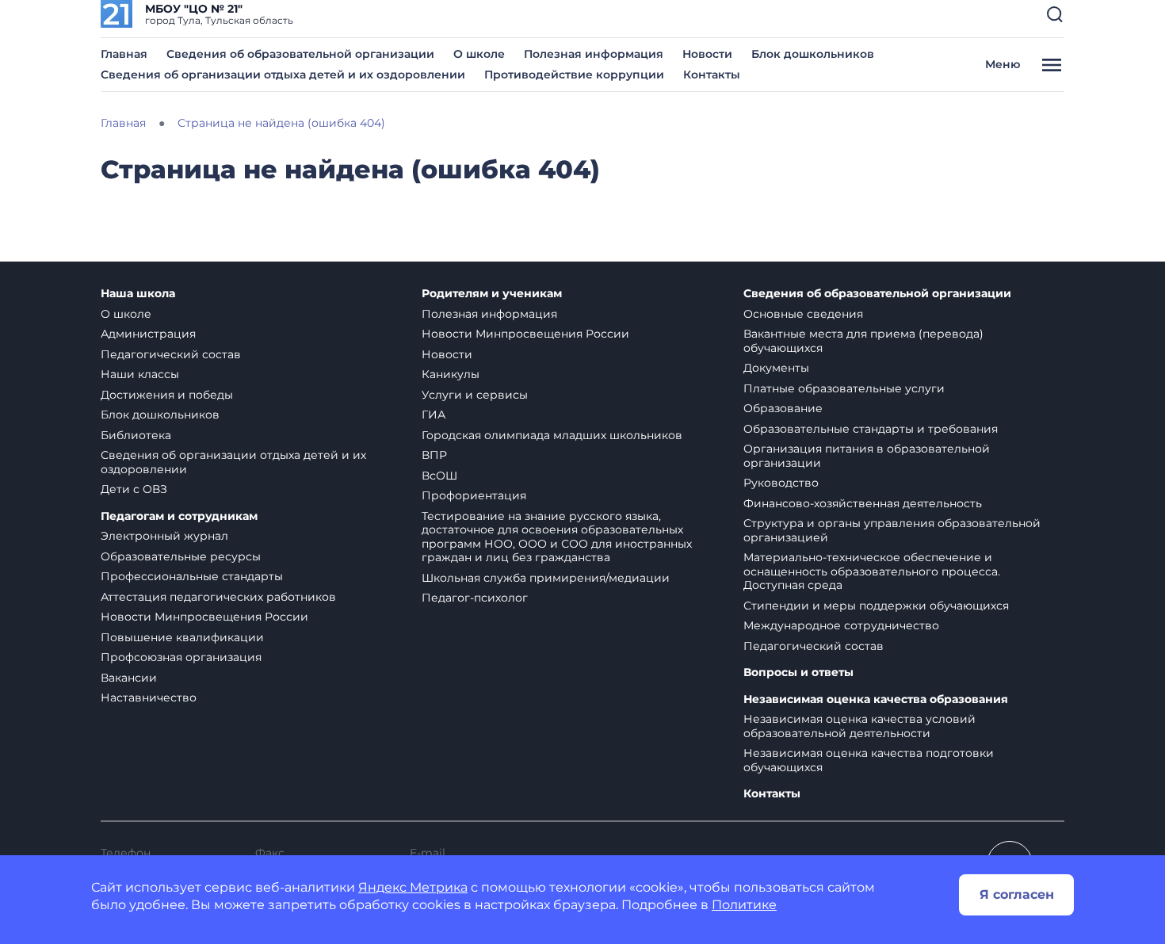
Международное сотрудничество (841, 625)
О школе (479, 54)
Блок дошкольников (812, 54)
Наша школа (138, 293)
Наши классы (140, 374)
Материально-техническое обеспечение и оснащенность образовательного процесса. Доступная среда (871, 571)
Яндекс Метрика (413, 887)
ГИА (433, 414)
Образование (783, 408)
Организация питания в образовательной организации (866, 455)
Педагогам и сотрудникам (179, 516)
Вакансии (129, 678)
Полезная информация (593, 54)
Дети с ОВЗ (134, 489)
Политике (744, 904)
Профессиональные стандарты (192, 576)
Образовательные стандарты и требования (870, 429)
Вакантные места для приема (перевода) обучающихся (863, 341)
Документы (776, 368)
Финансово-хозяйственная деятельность (862, 503)
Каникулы (450, 374)
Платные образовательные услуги (844, 388)
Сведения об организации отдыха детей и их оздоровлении (283, 74)
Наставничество (149, 697)
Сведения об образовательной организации (300, 54)
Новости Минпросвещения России (204, 617)
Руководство (781, 483)
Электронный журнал (164, 536)
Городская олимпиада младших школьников (552, 435)
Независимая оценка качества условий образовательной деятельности (859, 726)
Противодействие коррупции (574, 74)
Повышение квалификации (182, 637)
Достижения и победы (167, 395)
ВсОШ (439, 475)
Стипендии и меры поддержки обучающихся (876, 605)
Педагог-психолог (475, 597)
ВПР (434, 455)
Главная (124, 54)
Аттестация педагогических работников (218, 597)
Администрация (148, 334)
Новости (707, 54)
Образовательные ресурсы (181, 556)
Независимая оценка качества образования (875, 699)
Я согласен (1017, 894)
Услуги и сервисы (475, 395)
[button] (1054, 14)
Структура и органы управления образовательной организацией (892, 530)
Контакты (711, 74)
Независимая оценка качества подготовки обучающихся (868, 760)
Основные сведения (803, 314)
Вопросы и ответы (798, 672)
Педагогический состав (171, 354)
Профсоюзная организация (181, 657)
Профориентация (474, 495)
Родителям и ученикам (492, 293)
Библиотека (136, 435)
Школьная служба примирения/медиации (546, 578)
